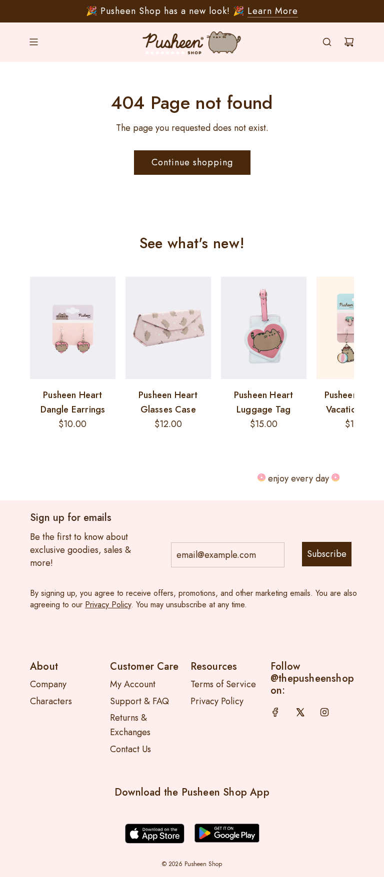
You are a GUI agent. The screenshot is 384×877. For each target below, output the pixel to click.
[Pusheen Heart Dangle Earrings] (73, 328)
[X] (300, 712)
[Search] (327, 42)
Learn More (273, 10)
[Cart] (349, 42)
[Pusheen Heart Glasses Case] (168, 328)
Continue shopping (192, 162)
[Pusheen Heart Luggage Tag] (263, 328)
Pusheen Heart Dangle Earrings (73, 402)
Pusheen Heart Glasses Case (168, 402)
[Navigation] (33, 42)
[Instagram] (325, 712)
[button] (41, 354)
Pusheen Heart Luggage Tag (263, 402)
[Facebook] (275, 712)
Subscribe (326, 553)
